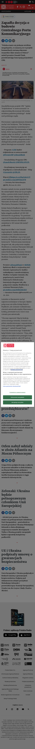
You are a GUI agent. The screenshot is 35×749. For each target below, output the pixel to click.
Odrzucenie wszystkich (17, 397)
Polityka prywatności (16, 369)
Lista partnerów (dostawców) (12, 386)
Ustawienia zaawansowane (17, 392)
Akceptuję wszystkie (17, 402)
